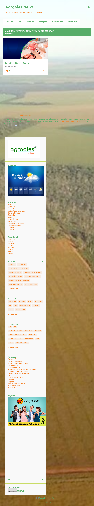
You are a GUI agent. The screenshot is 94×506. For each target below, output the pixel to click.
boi (10, 305)
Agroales (9, 22)
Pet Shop (30, 22)
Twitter (10, 241)
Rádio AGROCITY (14, 386)
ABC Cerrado (28, 339)
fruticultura (20, 309)
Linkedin (11, 245)
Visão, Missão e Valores (16, 211)
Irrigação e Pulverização (19, 280)
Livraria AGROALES (14, 367)
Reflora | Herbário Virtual (16, 384)
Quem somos (12, 207)
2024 (10, 327)
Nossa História (13, 209)
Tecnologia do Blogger (48, 498)
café (15, 305)
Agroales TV (73, 22)
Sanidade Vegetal (32, 276)
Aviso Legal (12, 221)
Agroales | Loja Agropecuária (18, 363)
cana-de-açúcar (24, 305)
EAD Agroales (57, 22)
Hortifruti (12, 301)
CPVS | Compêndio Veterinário (18, 373)
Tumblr (10, 249)
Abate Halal (32, 335)
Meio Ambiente (15, 272)
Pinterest (11, 247)
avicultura (38, 301)
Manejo (12, 265)
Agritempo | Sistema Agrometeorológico (22, 369)
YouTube (11, 252)
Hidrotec (11, 380)
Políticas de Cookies (15, 225)
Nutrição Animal (15, 276)
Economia (22, 265)
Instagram (11, 243)
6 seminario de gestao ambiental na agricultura (25, 331)
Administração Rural (32, 272)
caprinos (36, 305)
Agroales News (19, 7)
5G (15, 327)
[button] (44, 70)
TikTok (10, 254)
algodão (22, 301)
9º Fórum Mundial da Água (17, 335)
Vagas (10, 217)
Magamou (11, 382)
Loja (20, 22)
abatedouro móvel (15, 339)
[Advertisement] (24, 93)
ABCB (37, 339)
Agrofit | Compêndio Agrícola (18, 371)
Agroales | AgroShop (15, 361)
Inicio (10, 205)
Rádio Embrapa (13, 388)
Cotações (43, 22)
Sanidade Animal (15, 284)
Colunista (11, 215)
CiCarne (11, 375)
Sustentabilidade (14, 213)
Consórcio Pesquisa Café (17, 378)
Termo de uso (13, 219)
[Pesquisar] (89, 7)
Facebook (11, 239)
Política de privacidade (16, 223)
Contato (11, 229)
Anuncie (11, 227)
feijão (11, 309)
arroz (30, 301)
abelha (11, 343)
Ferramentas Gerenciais (18, 269)
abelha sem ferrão (22, 343)
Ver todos (9, 34)
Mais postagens (25, 115)
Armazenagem (31, 284)
